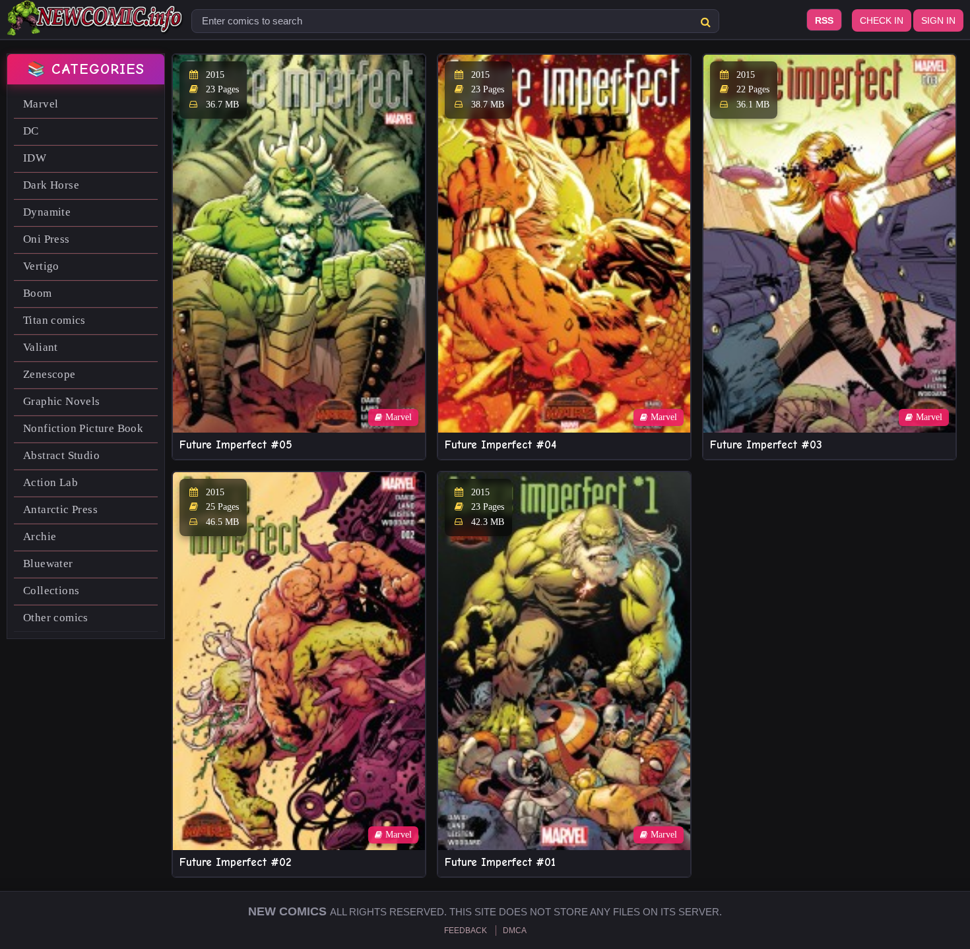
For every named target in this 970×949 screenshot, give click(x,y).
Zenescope (49, 374)
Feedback (465, 930)
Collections (51, 590)
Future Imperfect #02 (235, 862)
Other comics (55, 617)
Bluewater (48, 563)
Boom (37, 293)
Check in (881, 20)
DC (31, 131)
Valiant (40, 347)
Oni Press (46, 239)
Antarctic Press (60, 509)
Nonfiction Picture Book (83, 428)
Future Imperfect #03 (766, 445)
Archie (39, 536)
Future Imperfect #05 (235, 445)
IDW (34, 158)
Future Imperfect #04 (500, 445)
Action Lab (50, 482)
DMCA (515, 930)
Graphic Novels (61, 401)
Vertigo (41, 266)
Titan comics (54, 320)
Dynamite (47, 212)
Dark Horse (51, 185)
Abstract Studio (61, 455)
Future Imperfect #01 (500, 862)
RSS (824, 20)
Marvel (40, 104)
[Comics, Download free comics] (96, 26)
